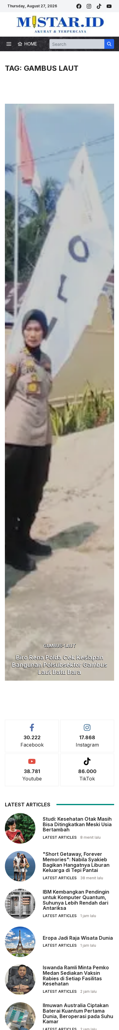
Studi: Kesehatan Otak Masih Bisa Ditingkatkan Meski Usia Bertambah (77, 824)
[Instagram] (89, 6)
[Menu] (8, 44)
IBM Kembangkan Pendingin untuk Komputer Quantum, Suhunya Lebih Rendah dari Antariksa (76, 900)
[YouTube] (109, 6)
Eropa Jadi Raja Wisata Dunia (78, 938)
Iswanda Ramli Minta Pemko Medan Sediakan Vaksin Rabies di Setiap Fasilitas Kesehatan (76, 975)
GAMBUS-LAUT (59, 645)
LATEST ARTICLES (60, 837)
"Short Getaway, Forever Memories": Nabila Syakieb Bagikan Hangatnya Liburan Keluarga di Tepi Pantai (76, 862)
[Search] (109, 44)
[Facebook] (78, 6)
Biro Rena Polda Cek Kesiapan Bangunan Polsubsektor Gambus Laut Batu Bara (59, 665)
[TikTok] (99, 6)
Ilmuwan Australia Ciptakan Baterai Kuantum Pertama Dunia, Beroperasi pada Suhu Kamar (78, 1013)
